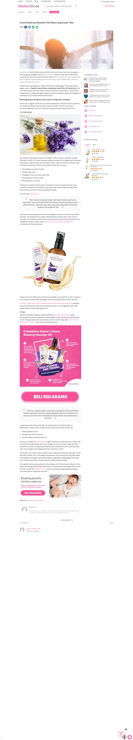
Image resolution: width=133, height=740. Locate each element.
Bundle (44, 12)
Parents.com (34, 194)
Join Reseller (46, 1)
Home (20, 1)
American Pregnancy (36, 500)
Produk (29, 1)
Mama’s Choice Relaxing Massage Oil (58, 222)
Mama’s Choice (41, 469)
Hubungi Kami (60, 1)
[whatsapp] (33, 27)
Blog (36, 1)
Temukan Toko (109, 2)
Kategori (21, 12)
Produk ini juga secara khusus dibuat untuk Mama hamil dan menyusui (46, 303)
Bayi (37, 12)
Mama (30, 12)
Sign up (34, 528)
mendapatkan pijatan (62, 315)
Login (111, 523)
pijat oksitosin (41, 442)
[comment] (37, 27)
